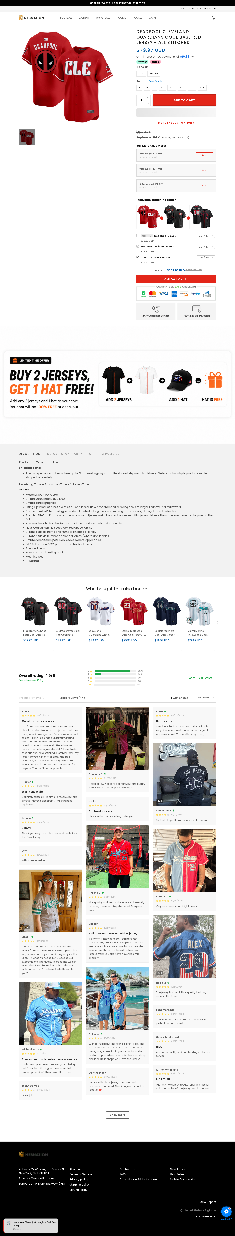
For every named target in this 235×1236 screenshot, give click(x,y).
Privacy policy (78, 1179)
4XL (192, 87)
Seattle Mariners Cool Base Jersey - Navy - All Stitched (166, 633)
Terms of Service (80, 1174)
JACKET (153, 17)
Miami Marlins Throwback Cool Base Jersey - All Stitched (197, 633)
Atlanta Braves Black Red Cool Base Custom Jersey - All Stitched (159, 257)
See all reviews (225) (31, 680)
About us (75, 1169)
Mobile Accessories (183, 1179)
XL (162, 87)
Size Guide (155, 81)
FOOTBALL (66, 17)
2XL (172, 87)
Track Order (210, 8)
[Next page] (218, 623)
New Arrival (177, 1169)
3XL (182, 87)
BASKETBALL (103, 17)
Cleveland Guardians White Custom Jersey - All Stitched (101, 633)
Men (141, 73)
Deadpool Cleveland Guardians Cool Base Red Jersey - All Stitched (166, 236)
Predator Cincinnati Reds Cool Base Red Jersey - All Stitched (159, 246)
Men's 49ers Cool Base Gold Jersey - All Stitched (133, 633)
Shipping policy (79, 1185)
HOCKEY (137, 17)
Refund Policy (78, 1190)
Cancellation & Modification (138, 1179)
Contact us (195, 8)
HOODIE (121, 17)
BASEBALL (84, 17)
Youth (154, 73)
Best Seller (177, 1174)
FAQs (184, 8)
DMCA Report (206, 1202)
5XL (202, 87)
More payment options (176, 122)
